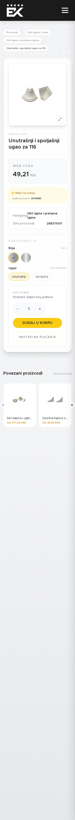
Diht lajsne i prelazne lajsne (22, 40)
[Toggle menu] (65, 10)
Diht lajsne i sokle (38, 32)
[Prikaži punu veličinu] (60, 119)
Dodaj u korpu (37, 323)
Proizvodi (12, 32)
